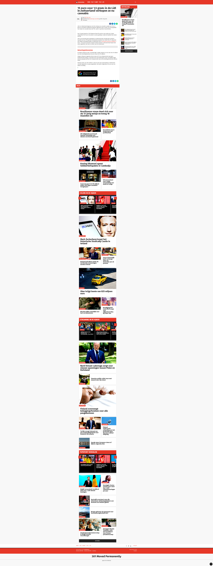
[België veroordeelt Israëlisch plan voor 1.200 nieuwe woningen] (90, 475)
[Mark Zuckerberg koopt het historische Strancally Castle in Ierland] (97, 216)
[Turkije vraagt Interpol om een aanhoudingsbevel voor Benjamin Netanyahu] (90, 417)
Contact (135, 550)
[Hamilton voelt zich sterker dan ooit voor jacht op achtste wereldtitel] (103, 196)
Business (82, 288)
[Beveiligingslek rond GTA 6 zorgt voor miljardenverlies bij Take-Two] (109, 298)
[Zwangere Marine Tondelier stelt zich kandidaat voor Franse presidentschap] (109, 519)
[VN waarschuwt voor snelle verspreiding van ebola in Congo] (109, 170)
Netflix (82, 329)
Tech (100, 2)
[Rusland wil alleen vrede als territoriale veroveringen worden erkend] (90, 248)
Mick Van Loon (88, 17)
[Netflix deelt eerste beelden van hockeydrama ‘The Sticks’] (87, 323)
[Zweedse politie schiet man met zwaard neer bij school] (84, 374)
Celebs (113, 203)
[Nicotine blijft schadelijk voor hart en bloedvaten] (90, 298)
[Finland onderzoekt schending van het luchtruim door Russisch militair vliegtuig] (109, 417)
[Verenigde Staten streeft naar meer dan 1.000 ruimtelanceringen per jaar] (109, 475)
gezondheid (105, 254)
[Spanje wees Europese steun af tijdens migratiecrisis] (84, 438)
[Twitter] (129, 545)
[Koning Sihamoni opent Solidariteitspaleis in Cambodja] (97, 140)
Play (92, 2)
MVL (78, 19)
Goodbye (94, 550)
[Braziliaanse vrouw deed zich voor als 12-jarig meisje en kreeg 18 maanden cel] (97, 88)
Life (103, 2)
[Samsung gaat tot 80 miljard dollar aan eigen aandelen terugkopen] (90, 170)
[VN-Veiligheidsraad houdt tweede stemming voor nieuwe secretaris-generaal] (90, 120)
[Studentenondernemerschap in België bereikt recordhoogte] (90, 519)
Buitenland (82, 108)
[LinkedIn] (131, 545)
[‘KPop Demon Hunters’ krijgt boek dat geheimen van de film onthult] (103, 323)
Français (135, 545)
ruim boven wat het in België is (109, 41)
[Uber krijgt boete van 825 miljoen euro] (97, 268)
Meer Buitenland (131, 51)
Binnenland (82, 530)
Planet (96, 2)
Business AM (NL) (79, 550)
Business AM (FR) (87, 550)
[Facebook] (126, 545)
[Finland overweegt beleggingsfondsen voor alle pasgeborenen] (97, 386)
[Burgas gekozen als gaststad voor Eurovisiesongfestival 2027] (84, 507)
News (89, 2)
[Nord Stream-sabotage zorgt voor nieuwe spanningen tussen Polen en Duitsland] (97, 343)
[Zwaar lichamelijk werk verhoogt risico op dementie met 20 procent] (109, 248)
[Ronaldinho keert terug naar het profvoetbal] (109, 120)
